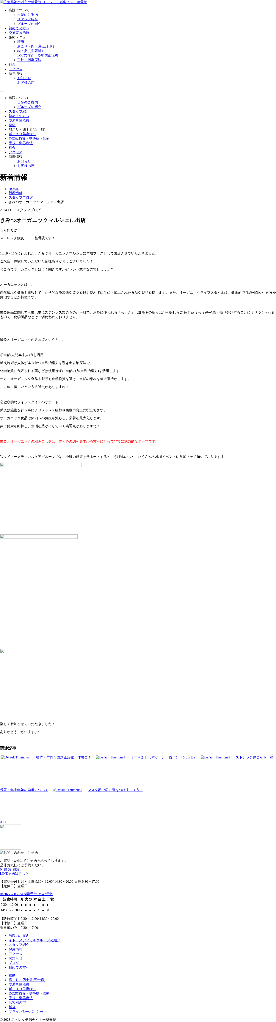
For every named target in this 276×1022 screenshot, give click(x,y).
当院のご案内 (27, 14)
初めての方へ (19, 28)
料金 (12, 64)
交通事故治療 (19, 33)
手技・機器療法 (29, 60)
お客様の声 (25, 82)
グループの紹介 (29, 23)
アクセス (15, 69)
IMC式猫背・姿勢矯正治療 (37, 55)
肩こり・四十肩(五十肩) (35, 46)
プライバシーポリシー (26, 1011)
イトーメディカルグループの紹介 (34, 940)
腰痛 (20, 42)
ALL (3, 822)
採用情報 (15, 949)
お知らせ (24, 78)
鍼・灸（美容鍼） (31, 51)
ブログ (14, 963)
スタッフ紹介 (27, 19)
